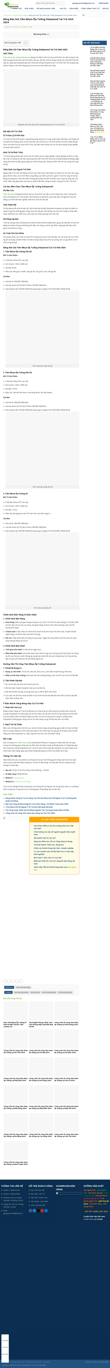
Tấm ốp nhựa (9, 194)
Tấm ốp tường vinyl (65, 992)
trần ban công (95, 1204)
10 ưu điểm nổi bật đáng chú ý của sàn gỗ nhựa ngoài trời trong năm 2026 (97, 50)
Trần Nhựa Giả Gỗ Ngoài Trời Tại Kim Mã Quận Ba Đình (29, 807)
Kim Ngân (29, 27)
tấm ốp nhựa (35, 992)
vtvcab (99, 1219)
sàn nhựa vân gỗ (95, 1193)
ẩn (48, 34)
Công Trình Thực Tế (90, 8)
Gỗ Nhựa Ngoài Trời (46, 8)
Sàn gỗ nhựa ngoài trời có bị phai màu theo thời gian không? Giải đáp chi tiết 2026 (97, 61)
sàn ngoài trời (90, 1190)
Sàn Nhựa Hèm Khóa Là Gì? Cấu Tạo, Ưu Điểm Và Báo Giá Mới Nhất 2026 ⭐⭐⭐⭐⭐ (97, 128)
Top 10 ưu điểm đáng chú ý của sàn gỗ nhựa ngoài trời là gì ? (97, 140)
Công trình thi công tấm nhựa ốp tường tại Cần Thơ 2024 (30, 813)
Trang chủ (7, 15)
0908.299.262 (15, 1190)
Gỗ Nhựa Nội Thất (18, 1362)
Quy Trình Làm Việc (38, 1190)
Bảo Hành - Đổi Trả (38, 1194)
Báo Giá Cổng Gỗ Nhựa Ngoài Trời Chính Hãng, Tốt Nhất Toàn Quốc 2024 (36, 804)
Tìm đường (5, 1340)
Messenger (5, 1354)
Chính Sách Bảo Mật (38, 1205)
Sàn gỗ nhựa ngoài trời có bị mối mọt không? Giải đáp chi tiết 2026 (97, 73)
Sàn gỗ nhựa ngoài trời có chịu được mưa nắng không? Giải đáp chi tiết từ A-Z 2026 (97, 85)
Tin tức (63, 8)
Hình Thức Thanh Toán (39, 1198)
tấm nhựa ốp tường (22, 742)
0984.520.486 (15, 1194)
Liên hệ (105, 8)
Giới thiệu (29, 8)
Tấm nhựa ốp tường (19, 15)
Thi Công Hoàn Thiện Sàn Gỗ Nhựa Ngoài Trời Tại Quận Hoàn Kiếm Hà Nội (37, 810)
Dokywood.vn (18, 778)
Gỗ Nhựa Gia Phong (23, 781)
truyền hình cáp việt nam (94, 1216)
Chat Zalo (5, 1347)
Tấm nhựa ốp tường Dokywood (16, 57)
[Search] (63, 3)
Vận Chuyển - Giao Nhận (39, 1201)
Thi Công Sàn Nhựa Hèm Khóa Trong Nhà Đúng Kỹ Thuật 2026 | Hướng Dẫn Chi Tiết (97, 114)
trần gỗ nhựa (101, 1195)
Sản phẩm (73, 8)
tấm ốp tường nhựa (49, 992)
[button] (24, 43)
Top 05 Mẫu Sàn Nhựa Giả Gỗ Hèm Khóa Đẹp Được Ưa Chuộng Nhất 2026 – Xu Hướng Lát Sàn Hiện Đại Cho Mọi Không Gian (97, 99)
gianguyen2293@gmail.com (13, 1213)
